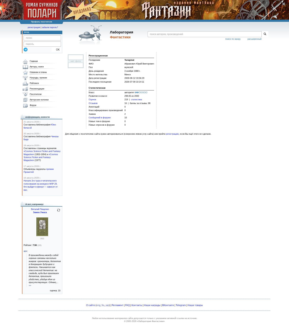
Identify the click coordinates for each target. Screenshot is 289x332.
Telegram (181, 305)
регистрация (34, 27)
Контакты (137, 305)
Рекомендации (37, 88)
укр (107, 305)
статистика (136, 99)
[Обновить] (58, 212)
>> (30, 285)
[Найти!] (264, 34)
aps (25, 251)
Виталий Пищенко (40, 209)
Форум (33, 105)
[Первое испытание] (42, 235)
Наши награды (152, 305)
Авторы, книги (37, 66)
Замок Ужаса (40, 212)
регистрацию (172, 134)
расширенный (254, 39)
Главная (34, 61)
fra (103, 305)
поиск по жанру (233, 39)
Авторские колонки (39, 99)
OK (56, 49)
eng (98, 305)
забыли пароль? (50, 27)
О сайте (90, 305)
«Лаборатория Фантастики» (151, 321)
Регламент (117, 305)
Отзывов (93, 103)
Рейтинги (34, 83)
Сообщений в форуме (100, 117)
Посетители (35, 94)
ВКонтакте (168, 305)
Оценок (92, 99)
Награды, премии (38, 77)
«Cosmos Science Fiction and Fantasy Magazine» (41, 157)
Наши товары (195, 305)
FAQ (127, 305)
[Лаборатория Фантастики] (91, 35)
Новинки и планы (38, 72)
